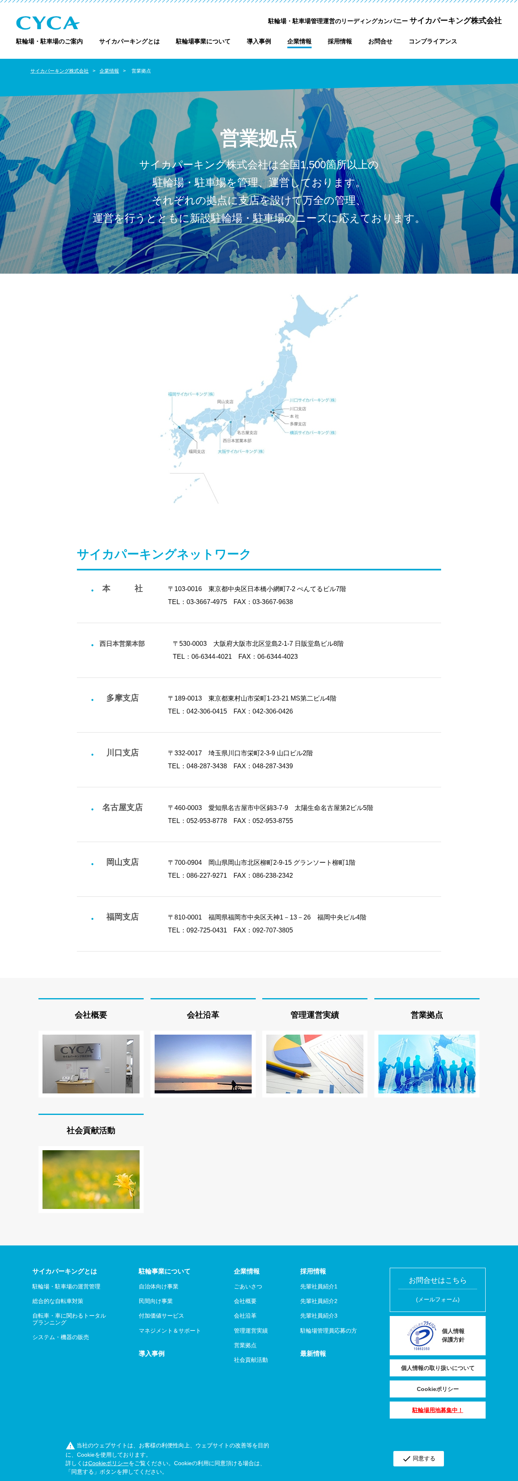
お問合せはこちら (438, 1289)
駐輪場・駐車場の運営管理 (66, 1286)
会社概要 (91, 1014)
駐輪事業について (165, 1271)
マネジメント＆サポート (170, 1330)
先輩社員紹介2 (319, 1301)
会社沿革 (203, 1014)
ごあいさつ (248, 1286)
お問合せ (380, 41)
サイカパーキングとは (129, 41)
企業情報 (299, 41)
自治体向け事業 (158, 1286)
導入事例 (259, 41)
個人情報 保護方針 (453, 1335)
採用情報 (340, 41)
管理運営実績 (315, 1014)
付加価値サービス (161, 1315)
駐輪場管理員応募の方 (328, 1330)
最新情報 (313, 1353)
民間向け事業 (156, 1301)
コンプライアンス (433, 41)
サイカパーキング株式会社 (59, 71)
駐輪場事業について (203, 41)
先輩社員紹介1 (319, 1286)
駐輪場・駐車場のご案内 (49, 41)
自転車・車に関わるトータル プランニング (69, 1318)
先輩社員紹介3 (319, 1315)
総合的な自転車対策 (57, 1301)
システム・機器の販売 (60, 1337)
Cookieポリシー (438, 1389)
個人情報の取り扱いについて (438, 1368)
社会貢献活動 (91, 1130)
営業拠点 (427, 1014)
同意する (418, 1459)
